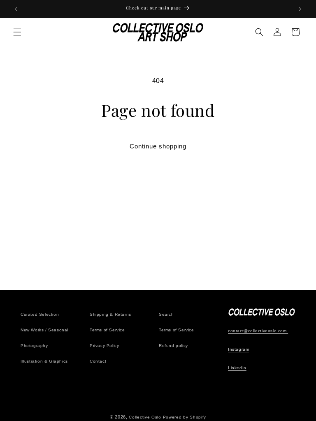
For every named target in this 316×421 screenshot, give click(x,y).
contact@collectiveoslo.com (258, 330)
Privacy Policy (104, 345)
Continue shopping (158, 146)
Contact (98, 361)
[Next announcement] (300, 9)
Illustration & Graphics (44, 361)
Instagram (238, 349)
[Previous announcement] (16, 9)
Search (166, 314)
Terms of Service (107, 330)
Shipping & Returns (110, 314)
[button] (17, 32)
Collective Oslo (145, 417)
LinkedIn (237, 367)
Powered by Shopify (185, 417)
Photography (34, 345)
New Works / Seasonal (44, 330)
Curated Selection (40, 314)
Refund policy (173, 345)
